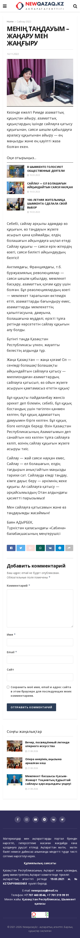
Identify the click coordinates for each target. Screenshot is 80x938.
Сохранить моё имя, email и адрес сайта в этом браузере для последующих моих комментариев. (41, 691)
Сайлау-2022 (24, 21)
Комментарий (18, 585)
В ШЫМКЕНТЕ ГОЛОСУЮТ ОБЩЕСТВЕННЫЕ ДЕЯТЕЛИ (46, 169)
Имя (11, 634)
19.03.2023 (34, 175)
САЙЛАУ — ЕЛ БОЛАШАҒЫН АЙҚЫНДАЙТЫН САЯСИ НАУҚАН (50, 185)
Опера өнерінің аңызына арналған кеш (43, 761)
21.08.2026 (32, 751)
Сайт (10, 669)
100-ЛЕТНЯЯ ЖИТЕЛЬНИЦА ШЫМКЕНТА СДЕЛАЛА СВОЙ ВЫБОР (47, 203)
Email (12, 652)
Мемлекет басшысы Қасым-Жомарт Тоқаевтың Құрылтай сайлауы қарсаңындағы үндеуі (48, 780)
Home (10, 21)
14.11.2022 (13, 54)
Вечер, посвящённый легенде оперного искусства (47, 744)
